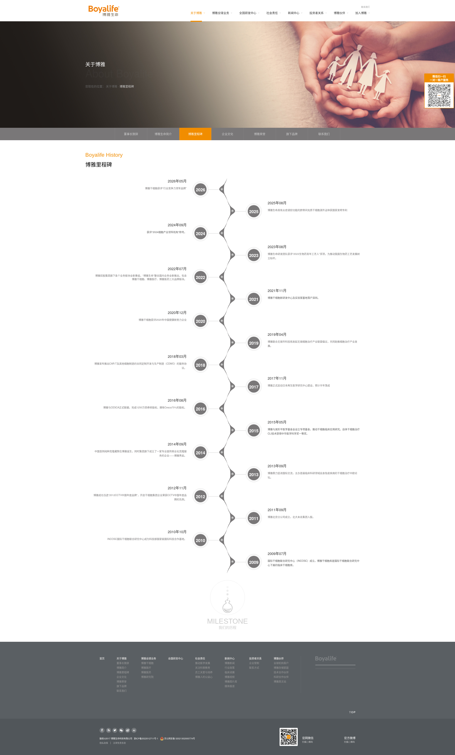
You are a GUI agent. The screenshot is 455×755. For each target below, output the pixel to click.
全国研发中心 (175, 658)
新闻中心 (230, 658)
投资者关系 (255, 658)
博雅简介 (122, 667)
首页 (102, 658)
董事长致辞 (123, 663)
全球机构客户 (281, 663)
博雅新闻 (230, 663)
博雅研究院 (147, 677)
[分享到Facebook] (102, 730)
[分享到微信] (121, 730)
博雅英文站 (280, 681)
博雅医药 (146, 672)
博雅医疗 (146, 667)
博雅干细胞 (147, 663)
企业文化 (122, 677)
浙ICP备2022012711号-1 (146, 738)
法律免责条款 (119, 743)
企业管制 (254, 663)
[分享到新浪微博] (127, 730)
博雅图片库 (231, 681)
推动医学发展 (202, 663)
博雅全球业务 (148, 658)
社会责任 (200, 658)
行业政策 (230, 667)
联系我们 (365, 6)
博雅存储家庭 (281, 667)
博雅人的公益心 (204, 677)
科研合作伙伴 (281, 677)
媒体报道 (230, 686)
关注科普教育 (202, 667)
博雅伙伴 (279, 658)
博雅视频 (230, 677)
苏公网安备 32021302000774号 (179, 738)
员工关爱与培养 (204, 672)
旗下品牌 (122, 686)
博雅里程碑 (123, 672)
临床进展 (230, 672)
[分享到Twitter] (114, 730)
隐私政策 (104, 743)
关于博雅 (111, 86)
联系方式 (254, 667)
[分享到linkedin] (108, 730)
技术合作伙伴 (281, 672)
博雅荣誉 (122, 681)
